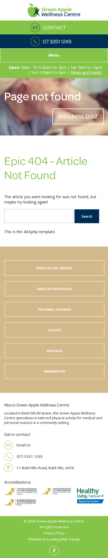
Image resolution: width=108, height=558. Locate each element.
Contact (54, 27)
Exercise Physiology (54, 289)
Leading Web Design (63, 539)
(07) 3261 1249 (30, 456)
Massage (54, 351)
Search (86, 216)
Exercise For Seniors (54, 268)
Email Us (24, 445)
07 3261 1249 (57, 41)
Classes (54, 330)
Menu (54, 55)
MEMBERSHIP (54, 371)
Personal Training (54, 309)
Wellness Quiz (78, 116)
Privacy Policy (54, 533)
